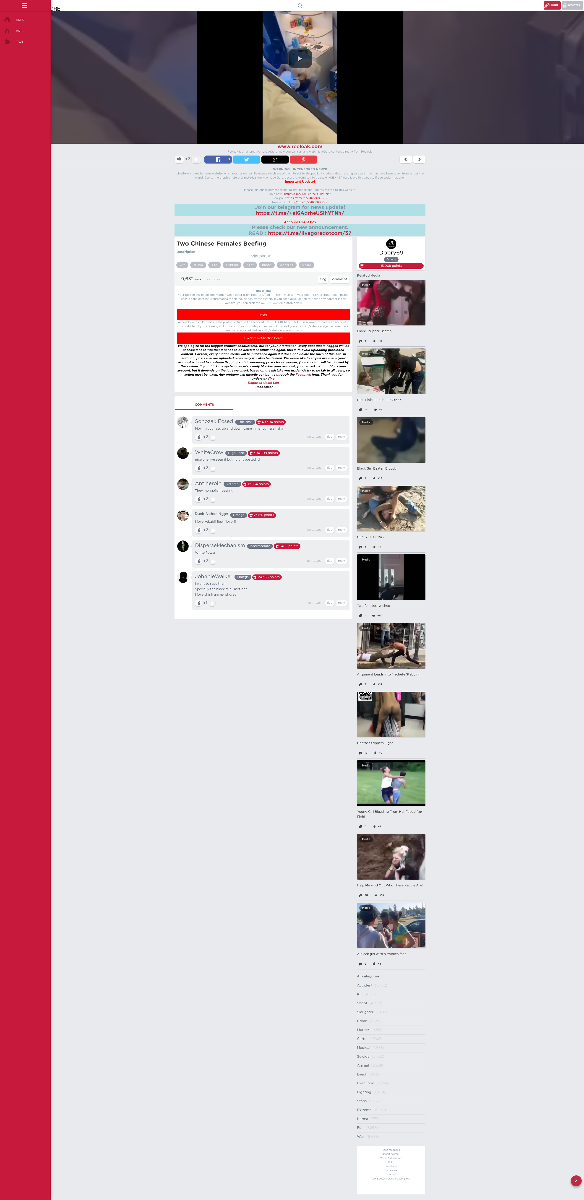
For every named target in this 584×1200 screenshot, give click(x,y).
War (360, 1136)
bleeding (286, 265)
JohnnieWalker (213, 576)
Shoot (362, 1003)
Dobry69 (391, 253)
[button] (300, 58)
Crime (362, 1021)
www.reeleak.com (300, 146)
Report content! (391, 1154)
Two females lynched (373, 606)
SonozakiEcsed (214, 421)
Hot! (19, 30)
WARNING (391, 1170)
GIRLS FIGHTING (370, 537)
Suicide (363, 1056)
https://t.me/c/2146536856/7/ (308, 202)
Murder (363, 1030)
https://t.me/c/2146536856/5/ (307, 198)
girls (214, 265)
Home (20, 19)
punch (266, 265)
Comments (204, 404)
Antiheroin (208, 483)
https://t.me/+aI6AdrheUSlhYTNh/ (307, 194)
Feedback (303, 374)
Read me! (391, 1166)
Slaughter (365, 1012)
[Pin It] (303, 160)
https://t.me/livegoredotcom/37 (310, 233)
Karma (362, 1119)
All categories (368, 976)
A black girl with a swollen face (381, 954)
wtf (182, 265)
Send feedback (391, 1150)
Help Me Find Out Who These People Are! (390, 885)
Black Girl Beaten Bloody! (377, 468)
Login (553, 5)
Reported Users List (263, 382)
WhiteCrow (209, 452)
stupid (198, 265)
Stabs (362, 1101)
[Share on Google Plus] (275, 160)
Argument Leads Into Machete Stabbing (388, 674)
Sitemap (391, 1175)
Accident (365, 985)
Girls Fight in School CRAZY (379, 400)
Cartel (362, 1039)
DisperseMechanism (220, 545)
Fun (360, 1128)
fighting (232, 265)
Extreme (364, 1110)
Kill (359, 994)
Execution (365, 1083)
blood (306, 265)
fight (250, 265)
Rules (391, 1162)
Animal (363, 1065)
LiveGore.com (396, 1179)
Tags (19, 41)
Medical (363, 1047)
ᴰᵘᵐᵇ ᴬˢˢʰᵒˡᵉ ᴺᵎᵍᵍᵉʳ (211, 514)
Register (573, 5)
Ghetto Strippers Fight (375, 743)
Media (366, 285)
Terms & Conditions (391, 1158)
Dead (361, 1074)
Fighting (364, 1092)
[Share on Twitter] (246, 160)
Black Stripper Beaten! (375, 331)
